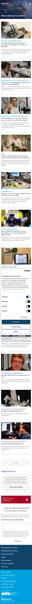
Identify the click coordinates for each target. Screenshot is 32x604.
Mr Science (4, 567)
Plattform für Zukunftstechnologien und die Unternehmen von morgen (16, 194)
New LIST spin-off (6, 339)
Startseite (4, 9)
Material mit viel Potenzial (9, 267)
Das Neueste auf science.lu (9, 548)
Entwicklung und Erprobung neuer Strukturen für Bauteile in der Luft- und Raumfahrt (14, 45)
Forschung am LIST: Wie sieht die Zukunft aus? (14, 80)
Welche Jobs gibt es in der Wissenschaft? (13, 409)
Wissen (3, 557)
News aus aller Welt (7, 554)
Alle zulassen (16, 322)
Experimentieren (6, 560)
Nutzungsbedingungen (8, 581)
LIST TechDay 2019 (6, 191)
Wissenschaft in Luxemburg (9, 551)
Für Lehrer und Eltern (7, 564)
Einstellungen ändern (16, 487)
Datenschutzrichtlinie (21, 536)
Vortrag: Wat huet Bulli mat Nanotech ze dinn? (15, 376)
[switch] (28, 301)
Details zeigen (23, 317)
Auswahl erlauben (16, 326)
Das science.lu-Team (7, 575)
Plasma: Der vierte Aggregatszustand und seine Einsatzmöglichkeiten (15, 83)
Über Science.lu (6, 572)
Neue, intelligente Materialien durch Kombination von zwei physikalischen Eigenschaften (14, 233)
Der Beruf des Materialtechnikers (12, 444)
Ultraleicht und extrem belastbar (11, 41)
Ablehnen (16, 331)
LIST (2, 57)
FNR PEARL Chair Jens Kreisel (9, 229)
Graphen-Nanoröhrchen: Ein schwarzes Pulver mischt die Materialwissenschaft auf (15, 157)
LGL (2, 386)
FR (26, 4)
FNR (2, 418)
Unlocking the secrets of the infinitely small (15, 341)
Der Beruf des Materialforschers (12, 411)
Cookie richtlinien (7, 587)
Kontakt (4, 578)
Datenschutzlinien (7, 584)
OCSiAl (3, 154)
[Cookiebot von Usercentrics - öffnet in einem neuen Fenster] (23, 271)
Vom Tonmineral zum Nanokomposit (12, 373)
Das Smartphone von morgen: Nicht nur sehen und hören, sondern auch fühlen (14, 119)
